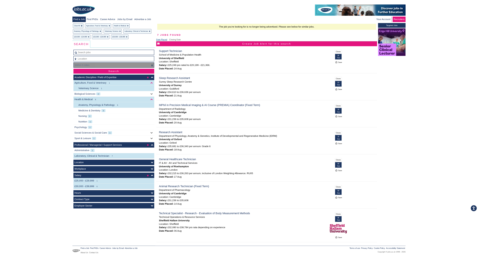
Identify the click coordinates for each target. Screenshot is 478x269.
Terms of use (355, 248)
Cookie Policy (379, 248)
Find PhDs (92, 19)
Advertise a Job (142, 19)
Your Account (383, 19)
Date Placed (161, 40)
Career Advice (107, 19)
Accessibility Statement (395, 248)
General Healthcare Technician (177, 159)
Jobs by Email (124, 19)
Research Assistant (170, 132)
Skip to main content (12, 2)
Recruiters (399, 19)
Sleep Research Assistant (174, 78)
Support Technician (170, 51)
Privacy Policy (367, 248)
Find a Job (79, 19)
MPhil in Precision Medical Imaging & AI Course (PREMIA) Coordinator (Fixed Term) (209, 105)
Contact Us (93, 252)
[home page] (83, 10)
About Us (84, 252)
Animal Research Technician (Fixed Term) (184, 186)
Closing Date (175, 40)
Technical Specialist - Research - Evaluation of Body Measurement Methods (204, 213)
